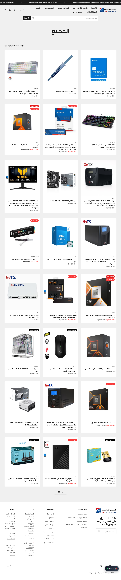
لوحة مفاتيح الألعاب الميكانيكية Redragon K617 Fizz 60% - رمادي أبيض (23, 92)
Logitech (74, 366)
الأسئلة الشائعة (49, 539)
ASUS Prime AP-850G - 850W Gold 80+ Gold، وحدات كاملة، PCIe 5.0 (23, 423)
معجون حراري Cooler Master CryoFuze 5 (25, 259)
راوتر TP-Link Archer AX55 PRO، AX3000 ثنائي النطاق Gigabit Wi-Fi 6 (23, 479)
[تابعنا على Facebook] (115, 566)
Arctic (75, 89)
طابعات (37, 8)
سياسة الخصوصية (48, 532)
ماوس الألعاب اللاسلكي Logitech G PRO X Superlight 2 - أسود (62, 370)
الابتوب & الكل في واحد (81, 8)
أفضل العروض (77, 12)
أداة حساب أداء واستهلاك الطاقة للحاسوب (76, 525)
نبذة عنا (51, 528)
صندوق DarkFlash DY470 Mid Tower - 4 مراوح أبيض (23, 370)
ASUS (75, 198)
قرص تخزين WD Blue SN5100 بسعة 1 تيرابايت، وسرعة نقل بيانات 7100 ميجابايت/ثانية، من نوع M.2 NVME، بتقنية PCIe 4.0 (60, 147)
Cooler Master (34, 257)
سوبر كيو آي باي (49, 542)
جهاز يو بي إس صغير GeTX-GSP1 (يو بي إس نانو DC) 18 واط (23, 316)
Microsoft (112, 89)
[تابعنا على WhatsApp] (100, 566)
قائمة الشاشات (82, 521)
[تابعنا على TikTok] (105, 566)
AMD (37, 142)
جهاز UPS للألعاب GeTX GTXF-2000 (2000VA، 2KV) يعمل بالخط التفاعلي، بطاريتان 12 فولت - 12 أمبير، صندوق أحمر (61, 425)
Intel (75, 257)
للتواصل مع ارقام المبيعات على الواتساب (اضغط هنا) (60, 2)
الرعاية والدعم (49, 521)
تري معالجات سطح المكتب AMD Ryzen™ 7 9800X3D (100, 316)
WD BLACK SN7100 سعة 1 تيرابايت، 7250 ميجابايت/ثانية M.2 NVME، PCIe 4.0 (62, 316)
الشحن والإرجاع (49, 535)
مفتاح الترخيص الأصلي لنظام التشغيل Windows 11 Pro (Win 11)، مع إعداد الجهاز (99, 92)
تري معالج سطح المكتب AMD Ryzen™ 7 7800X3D (25, 146)
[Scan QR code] (33, 18)
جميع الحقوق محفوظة (95, 573)
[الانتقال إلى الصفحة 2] (55, 492)
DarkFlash (36, 366)
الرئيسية (94, 8)
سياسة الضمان (49, 524)
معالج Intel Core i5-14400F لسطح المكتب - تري (61, 260)
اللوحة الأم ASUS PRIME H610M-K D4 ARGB (62, 200)
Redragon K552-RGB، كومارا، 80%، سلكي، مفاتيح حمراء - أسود (100, 146)
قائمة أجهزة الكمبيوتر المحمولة (77, 517)
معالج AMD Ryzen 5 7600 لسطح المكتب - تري (99, 368)
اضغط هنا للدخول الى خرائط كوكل (11, 536)
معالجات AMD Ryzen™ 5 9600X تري (103, 422)
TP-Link (113, 476)
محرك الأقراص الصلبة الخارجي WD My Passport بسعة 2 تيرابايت (60, 479)
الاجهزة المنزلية (91, 12)
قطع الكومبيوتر (63, 8)
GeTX (113, 198)
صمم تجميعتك (82, 514)
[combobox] (66, 18)
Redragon (36, 89)
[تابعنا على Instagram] (110, 566)
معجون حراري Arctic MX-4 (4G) (66, 91)
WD (75, 142)
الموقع (51, 517)
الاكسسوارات (49, 8)
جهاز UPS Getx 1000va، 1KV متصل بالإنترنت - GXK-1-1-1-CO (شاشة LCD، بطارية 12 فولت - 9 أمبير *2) (99, 261)
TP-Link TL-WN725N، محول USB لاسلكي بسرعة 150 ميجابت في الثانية (101, 479)
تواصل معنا (50, 514)
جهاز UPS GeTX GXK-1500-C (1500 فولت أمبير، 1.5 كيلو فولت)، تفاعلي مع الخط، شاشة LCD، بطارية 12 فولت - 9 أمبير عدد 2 (99, 203)
